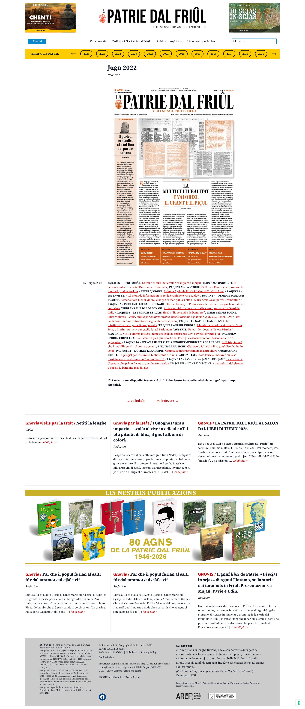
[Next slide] (274, 54)
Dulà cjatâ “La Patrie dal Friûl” (131, 41)
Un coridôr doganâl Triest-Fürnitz (209, 329)
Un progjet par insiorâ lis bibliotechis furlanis (148, 355)
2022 (150, 53)
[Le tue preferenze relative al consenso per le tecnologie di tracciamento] (298, 702)
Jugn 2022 (122, 68)
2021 (166, 53)
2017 (229, 53)
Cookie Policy (106, 657)
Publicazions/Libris (169, 41)
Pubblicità (131, 652)
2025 (102, 53)
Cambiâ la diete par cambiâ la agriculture (191, 351)
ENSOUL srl (105, 677)
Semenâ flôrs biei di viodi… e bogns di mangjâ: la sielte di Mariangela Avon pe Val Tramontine (180, 300)
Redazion (104, 652)
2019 (197, 53)
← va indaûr (136, 401)
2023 (134, 53)
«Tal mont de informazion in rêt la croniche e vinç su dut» (163, 295)
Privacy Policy (148, 652)
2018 (213, 53)
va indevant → (167, 401)
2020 (181, 53)
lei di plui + (49, 442)
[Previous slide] (73, 54)
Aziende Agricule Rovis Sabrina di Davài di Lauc (194, 291)
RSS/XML (118, 652)
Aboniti (37, 41)
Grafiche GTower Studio (126, 677)
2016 (245, 53)
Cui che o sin (98, 41)
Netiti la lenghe (65, 423)
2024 (118, 53)
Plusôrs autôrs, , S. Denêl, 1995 (170, 317)
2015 (261, 53)
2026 (86, 53)
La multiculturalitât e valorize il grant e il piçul (171, 283)
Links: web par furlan (201, 41)
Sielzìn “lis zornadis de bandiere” (184, 312)
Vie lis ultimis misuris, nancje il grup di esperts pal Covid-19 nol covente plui (171, 334)
